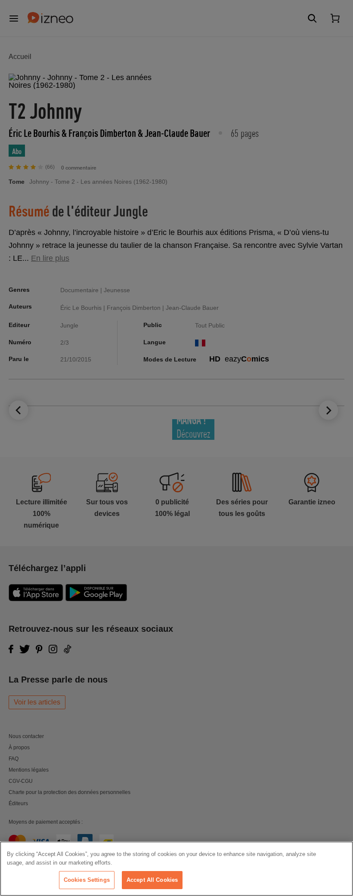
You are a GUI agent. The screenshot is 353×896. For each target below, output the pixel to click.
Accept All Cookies (152, 880)
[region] (176, 868)
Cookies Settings (87, 880)
